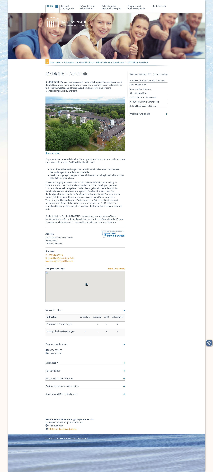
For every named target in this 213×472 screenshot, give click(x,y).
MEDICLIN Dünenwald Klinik (143, 97)
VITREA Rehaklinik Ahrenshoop (144, 101)
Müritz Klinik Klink (138, 84)
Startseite (55, 62)
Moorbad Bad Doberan (140, 89)
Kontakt (49, 438)
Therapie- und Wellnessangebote (136, 7)
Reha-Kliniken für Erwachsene (110, 62)
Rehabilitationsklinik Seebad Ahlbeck (147, 80)
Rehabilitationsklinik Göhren (143, 105)
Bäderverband (160, 6)
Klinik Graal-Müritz (138, 93)
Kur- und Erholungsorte (67, 7)
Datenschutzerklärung (65, 438)
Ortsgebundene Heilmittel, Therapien (111, 7)
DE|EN (50, 6)
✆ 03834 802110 (54, 255)
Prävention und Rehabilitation (87, 7)
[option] (106, 36)
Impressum (82, 438)
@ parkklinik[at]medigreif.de (59, 258)
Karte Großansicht (116, 269)
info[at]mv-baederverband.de (62, 429)
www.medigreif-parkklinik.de (59, 261)
